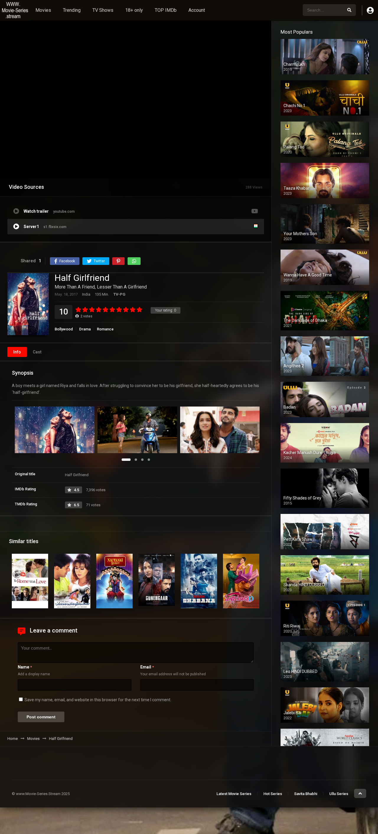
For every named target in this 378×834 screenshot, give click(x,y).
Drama (85, 329)
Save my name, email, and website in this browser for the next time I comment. (98, 699)
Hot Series (272, 794)
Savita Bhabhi (305, 794)
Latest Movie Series (233, 794)
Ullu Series (338, 794)
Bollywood (64, 329)
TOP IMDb (166, 10)
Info (17, 352)
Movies (43, 10)
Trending (72, 10)
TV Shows (102, 10)
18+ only (134, 10)
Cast (37, 352)
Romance (105, 329)
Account (196, 10)
